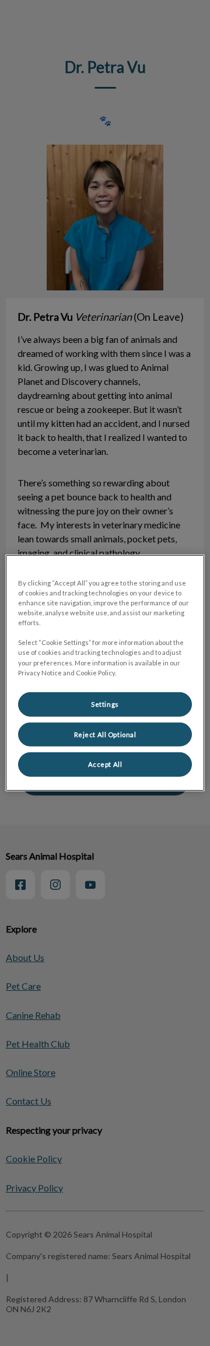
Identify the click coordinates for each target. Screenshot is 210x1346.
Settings (105, 703)
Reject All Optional (105, 734)
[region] (105, 673)
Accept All (105, 764)
